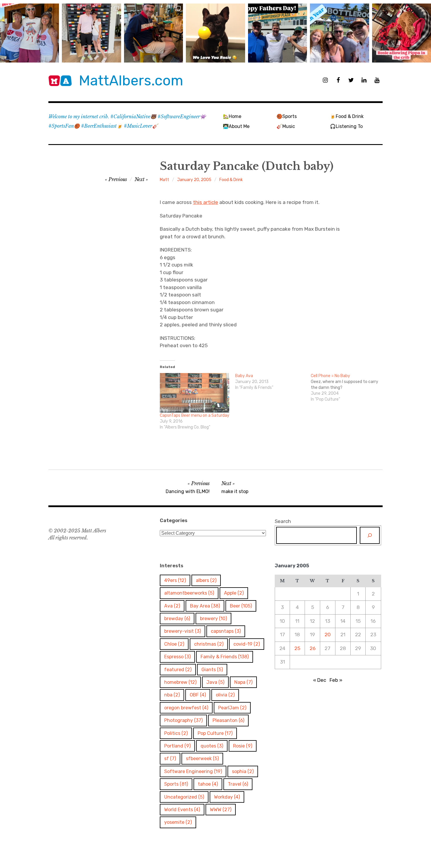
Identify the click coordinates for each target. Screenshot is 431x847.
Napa (243, 682)
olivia (225, 695)
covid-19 (246, 644)
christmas (208, 644)
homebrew (180, 682)
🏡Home (232, 116)
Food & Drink (231, 179)
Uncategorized (184, 797)
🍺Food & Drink (347, 116)
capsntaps (226, 631)
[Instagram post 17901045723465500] (29, 33)
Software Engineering (193, 771)
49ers (175, 580)
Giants (212, 669)
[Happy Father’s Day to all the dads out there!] (277, 33)
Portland (177, 746)
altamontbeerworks (189, 593)
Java (215, 682)
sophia (243, 771)
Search (283, 521)
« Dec (319, 680)
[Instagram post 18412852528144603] (339, 33)
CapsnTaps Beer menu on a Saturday (194, 415)
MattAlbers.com (131, 80)
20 (328, 634)
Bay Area (205, 606)
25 (297, 648)
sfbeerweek (202, 758)
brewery (213, 618)
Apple (234, 593)
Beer (241, 606)
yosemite (178, 822)
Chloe (174, 644)
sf (170, 758)
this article (205, 202)
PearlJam (232, 708)
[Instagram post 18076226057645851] (401, 33)
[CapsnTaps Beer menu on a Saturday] (194, 393)
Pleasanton (228, 720)
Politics (176, 733)
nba (172, 695)
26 (312, 648)
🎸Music (285, 126)
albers (206, 580)
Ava (172, 606)
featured (177, 669)
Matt (164, 179)
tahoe (208, 784)
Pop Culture (215, 733)
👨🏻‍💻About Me (236, 126)
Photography (183, 720)
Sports (176, 784)
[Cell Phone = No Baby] (348, 387)
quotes (212, 746)
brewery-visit (182, 631)
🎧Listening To (346, 126)
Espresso (177, 656)
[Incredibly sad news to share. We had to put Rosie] (215, 33)
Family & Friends (225, 656)
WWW (220, 809)
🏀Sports (286, 116)
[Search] (370, 535)
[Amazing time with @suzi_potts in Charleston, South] (91, 33)
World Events (182, 809)
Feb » (336, 680)
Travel (238, 784)
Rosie (242, 746)
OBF (198, 695)
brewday (177, 618)
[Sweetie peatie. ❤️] (153, 33)
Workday (227, 797)
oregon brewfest (186, 708)
